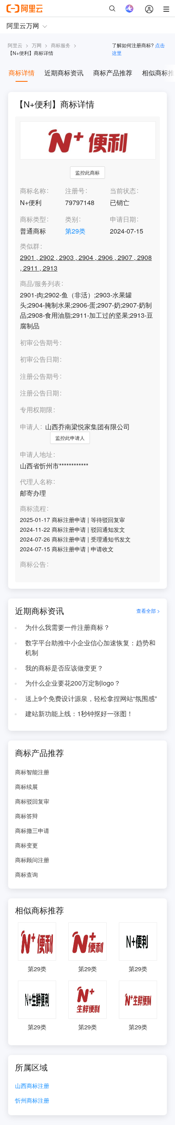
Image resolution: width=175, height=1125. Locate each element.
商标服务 (60, 45)
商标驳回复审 (32, 801)
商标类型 (33, 219)
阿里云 (15, 45)
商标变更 (26, 845)
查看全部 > (148, 610)
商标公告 (33, 564)
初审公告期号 (39, 342)
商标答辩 (26, 816)
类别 (71, 219)
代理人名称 (36, 482)
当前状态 (123, 190)
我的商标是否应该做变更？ (64, 668)
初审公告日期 (39, 359)
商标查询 (26, 874)
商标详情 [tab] (22, 72)
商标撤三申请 (32, 830)
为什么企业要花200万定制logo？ (72, 683)
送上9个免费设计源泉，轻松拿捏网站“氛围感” (91, 698)
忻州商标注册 (32, 1101)
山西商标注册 (32, 1086)
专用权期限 (36, 409)
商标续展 (26, 786)
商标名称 (33, 190)
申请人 (29, 426)
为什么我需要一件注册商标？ (67, 627)
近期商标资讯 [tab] (63, 72)
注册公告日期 (39, 393)
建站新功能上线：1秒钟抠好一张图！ (79, 713)
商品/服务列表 (40, 284)
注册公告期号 (39, 376)
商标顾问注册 (32, 860)
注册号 (75, 190)
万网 (37, 45)
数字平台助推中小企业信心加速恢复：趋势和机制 (90, 648)
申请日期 (123, 219)
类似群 (29, 246)
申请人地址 (36, 454)
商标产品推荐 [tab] (112, 72)
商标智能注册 (32, 772)
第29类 (75, 231)
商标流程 (33, 509)
